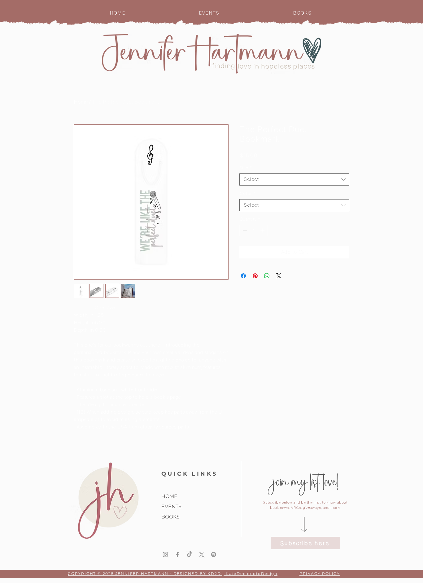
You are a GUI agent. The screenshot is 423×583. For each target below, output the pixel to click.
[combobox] (294, 179)
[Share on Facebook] (243, 276)
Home (81, 102)
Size (245, 167)
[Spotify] (213, 554)
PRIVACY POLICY (319, 573)
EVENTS (171, 506)
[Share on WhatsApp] (267, 276)
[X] (201, 554)
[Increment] (263, 230)
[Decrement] (244, 230)
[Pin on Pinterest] (255, 276)
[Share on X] (278, 276)
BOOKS (170, 517)
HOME (169, 496)
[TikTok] (189, 554)
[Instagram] (165, 554)
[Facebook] (177, 554)
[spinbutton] (253, 230)
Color (247, 193)
